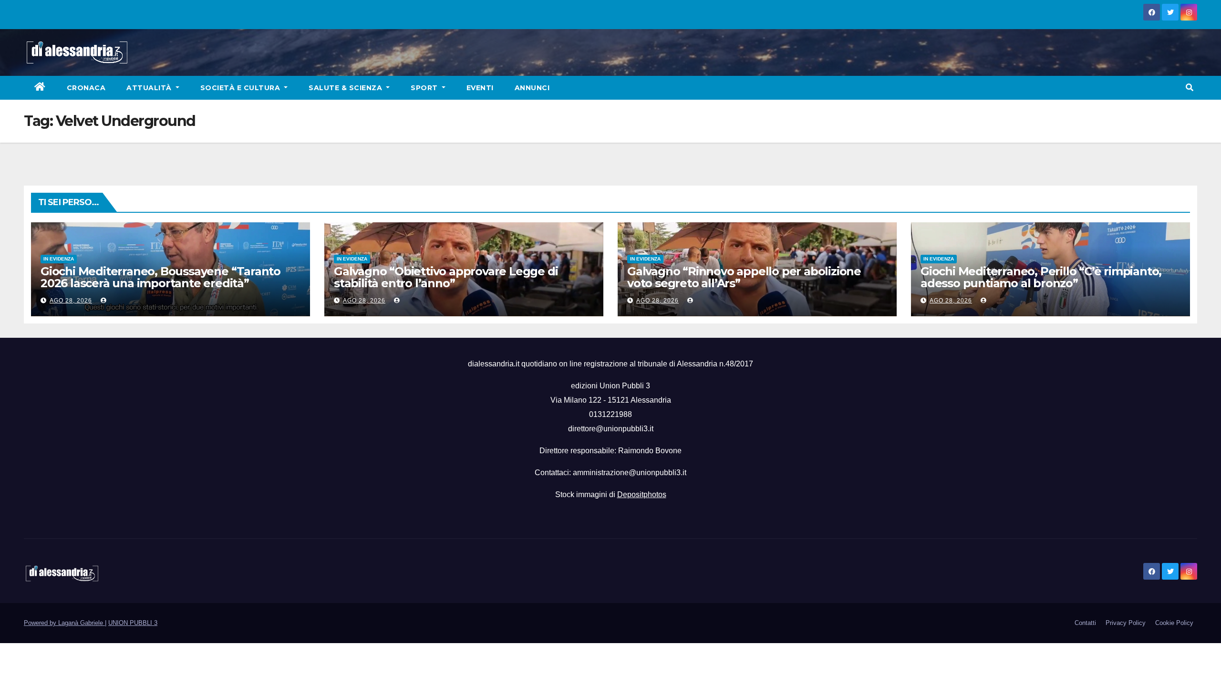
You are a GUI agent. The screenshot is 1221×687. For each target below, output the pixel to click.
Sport (425, 87)
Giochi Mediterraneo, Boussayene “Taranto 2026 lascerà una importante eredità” (160, 277)
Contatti (1085, 622)
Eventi (480, 87)
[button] (1189, 87)
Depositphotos (641, 494)
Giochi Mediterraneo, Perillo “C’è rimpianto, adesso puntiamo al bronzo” (1041, 277)
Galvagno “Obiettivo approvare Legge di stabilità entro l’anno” (446, 277)
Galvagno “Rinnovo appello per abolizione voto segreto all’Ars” (744, 277)
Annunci (532, 87)
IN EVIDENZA (58, 258)
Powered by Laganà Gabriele (64, 622)
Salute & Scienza (346, 87)
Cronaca (86, 87)
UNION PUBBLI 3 (132, 622)
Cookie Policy (1174, 622)
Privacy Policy (1126, 622)
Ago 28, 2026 (71, 300)
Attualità (150, 87)
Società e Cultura (241, 87)
